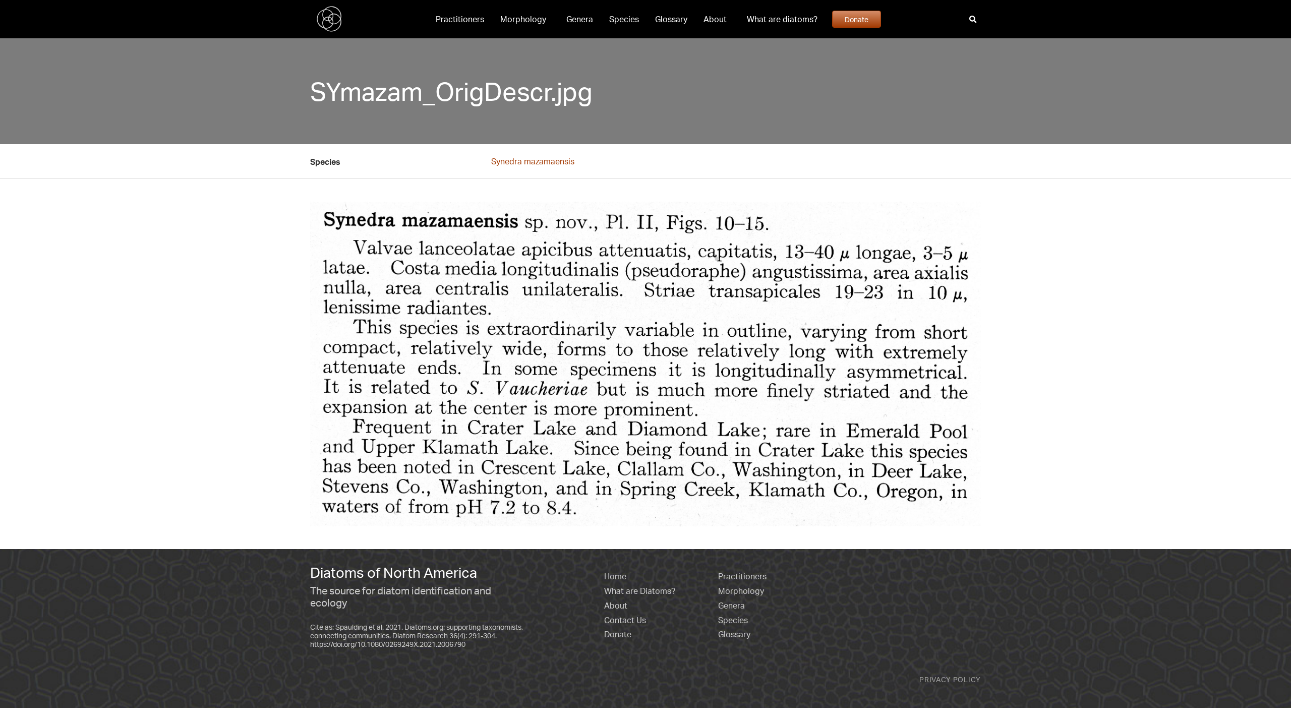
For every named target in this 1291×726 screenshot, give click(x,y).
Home (615, 576)
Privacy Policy (950, 679)
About (715, 19)
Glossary (671, 19)
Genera (579, 19)
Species (624, 19)
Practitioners (460, 19)
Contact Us (625, 620)
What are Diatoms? (639, 591)
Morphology (523, 19)
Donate (856, 19)
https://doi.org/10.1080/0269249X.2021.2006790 (387, 644)
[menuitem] (460, 19)
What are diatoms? (782, 19)
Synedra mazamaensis (532, 161)
